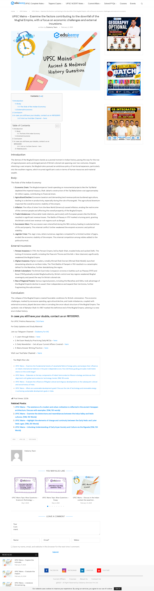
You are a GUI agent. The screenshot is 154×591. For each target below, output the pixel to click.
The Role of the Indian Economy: (31, 107)
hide (40, 96)
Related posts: (22, 149)
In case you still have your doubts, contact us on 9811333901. (36, 115)
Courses (123, 4)
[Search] (142, 3)
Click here (40, 321)
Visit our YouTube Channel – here (32, 118)
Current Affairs (93, 4)
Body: (18, 104)
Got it (118, 589)
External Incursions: (24, 110)
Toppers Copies (54, 4)
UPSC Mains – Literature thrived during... (24, 584)
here (38, 337)
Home (13, 11)
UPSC (14, 439)
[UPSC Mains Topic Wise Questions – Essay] (55, 485)
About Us (84, 579)
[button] (14, 491)
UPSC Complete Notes (34, 4)
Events (133, 4)
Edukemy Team (51, 27)
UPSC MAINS (32, 439)
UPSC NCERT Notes (74, 4)
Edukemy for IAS (42, 332)
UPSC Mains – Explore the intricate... (24, 561)
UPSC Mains (23, 11)
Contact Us (96, 579)
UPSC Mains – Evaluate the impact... (25, 573)
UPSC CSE (22, 439)
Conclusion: (17, 113)
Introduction (17, 101)
